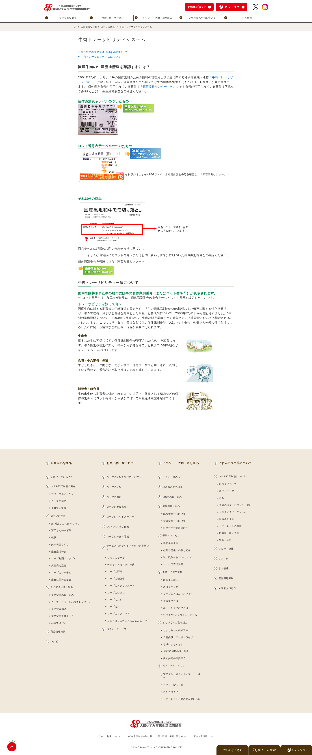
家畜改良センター (155, 86)
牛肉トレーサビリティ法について (101, 56)
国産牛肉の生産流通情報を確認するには (105, 52)
